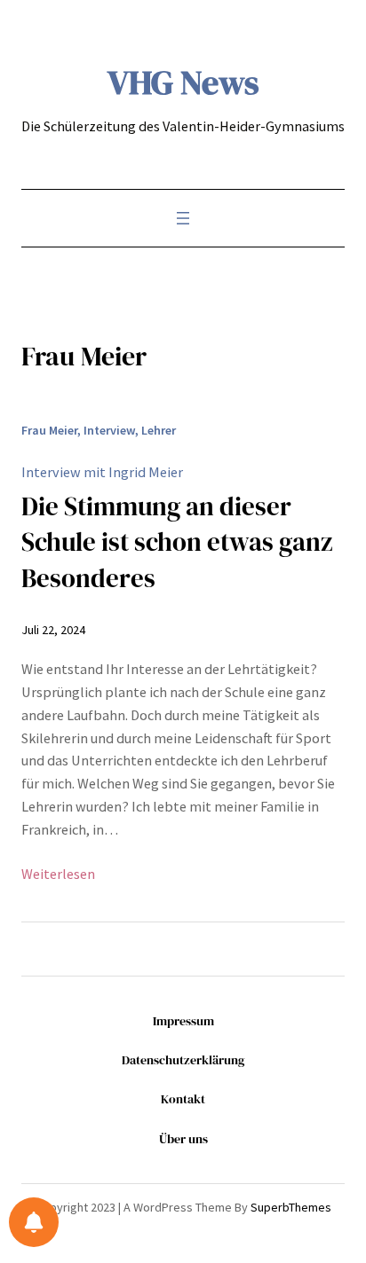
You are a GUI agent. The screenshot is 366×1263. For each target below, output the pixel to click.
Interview (109, 430)
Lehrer (158, 430)
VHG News (183, 82)
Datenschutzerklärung (183, 1060)
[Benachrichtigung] (34, 1222)
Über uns (183, 1139)
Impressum (183, 1021)
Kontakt (183, 1099)
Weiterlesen (58, 875)
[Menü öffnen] (183, 218)
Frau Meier (49, 430)
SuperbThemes (291, 1207)
